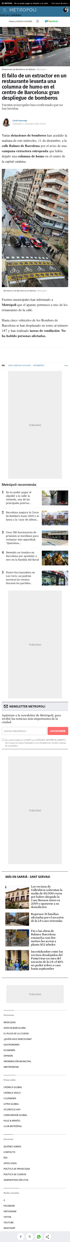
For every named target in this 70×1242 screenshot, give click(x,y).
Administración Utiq (16, 1179)
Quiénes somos (12, 1146)
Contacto (9, 1152)
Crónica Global (13, 1087)
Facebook (9, 1205)
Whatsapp (9, 1228)
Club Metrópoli (13, 1126)
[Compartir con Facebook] (21, 1236)
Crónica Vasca (12, 1092)
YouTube (9, 1222)
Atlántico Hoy (12, 1109)
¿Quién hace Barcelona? (18, 1039)
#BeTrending (11, 1066)
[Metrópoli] (35, 10)
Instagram (10, 1211)
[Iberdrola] (51, 21)
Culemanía (10, 1098)
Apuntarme (57, 731)
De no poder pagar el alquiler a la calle (31, 3)
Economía (9, 1050)
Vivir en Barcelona (15, 1027)
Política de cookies (15, 1174)
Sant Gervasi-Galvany (19, 365)
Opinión (8, 1055)
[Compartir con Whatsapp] (39, 1236)
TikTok (7, 1216)
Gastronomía (12, 1044)
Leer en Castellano (10, 15)
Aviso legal (10, 1163)
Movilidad (10, 1022)
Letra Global (11, 1103)
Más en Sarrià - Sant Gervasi (27, 877)
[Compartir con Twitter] (30, 1236)
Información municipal (17, 1061)
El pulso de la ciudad (16, 1033)
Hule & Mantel (12, 1120)
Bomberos (38, 365)
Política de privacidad (17, 1168)
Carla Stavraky (20, 120)
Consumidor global (15, 1115)
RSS (6, 1157)
